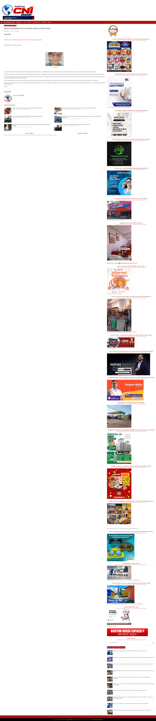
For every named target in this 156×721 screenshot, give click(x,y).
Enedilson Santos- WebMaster (97, 719)
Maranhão (19, 22)
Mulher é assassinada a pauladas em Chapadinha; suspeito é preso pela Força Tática (130, 650)
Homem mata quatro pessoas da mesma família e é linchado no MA (27, 108)
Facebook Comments (83, 133)
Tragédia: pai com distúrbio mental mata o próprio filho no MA (76, 124)
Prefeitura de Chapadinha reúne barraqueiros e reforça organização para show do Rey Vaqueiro (132, 710)
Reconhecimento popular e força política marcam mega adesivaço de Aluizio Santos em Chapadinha (133, 664)
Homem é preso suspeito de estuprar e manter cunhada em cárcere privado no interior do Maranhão (82, 117)
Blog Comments (30, 133)
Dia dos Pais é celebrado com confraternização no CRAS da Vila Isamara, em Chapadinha (130, 703)
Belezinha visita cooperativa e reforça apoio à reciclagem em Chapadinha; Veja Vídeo (130, 690)
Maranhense (10, 25)
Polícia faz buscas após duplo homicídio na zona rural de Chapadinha (27, 116)
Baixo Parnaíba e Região (9, 22)
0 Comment (17, 31)
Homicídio (5, 25)
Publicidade (44, 22)
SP (15, 25)
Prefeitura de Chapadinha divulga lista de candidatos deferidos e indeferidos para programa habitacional (133, 657)
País (25, 22)
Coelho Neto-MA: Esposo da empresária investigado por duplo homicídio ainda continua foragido (31, 125)
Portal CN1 (19, 95)
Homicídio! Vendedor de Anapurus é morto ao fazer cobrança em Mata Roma (79, 108)
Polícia (29, 22)
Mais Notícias (36, 22)
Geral (49, 22)
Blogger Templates (69, 719)
